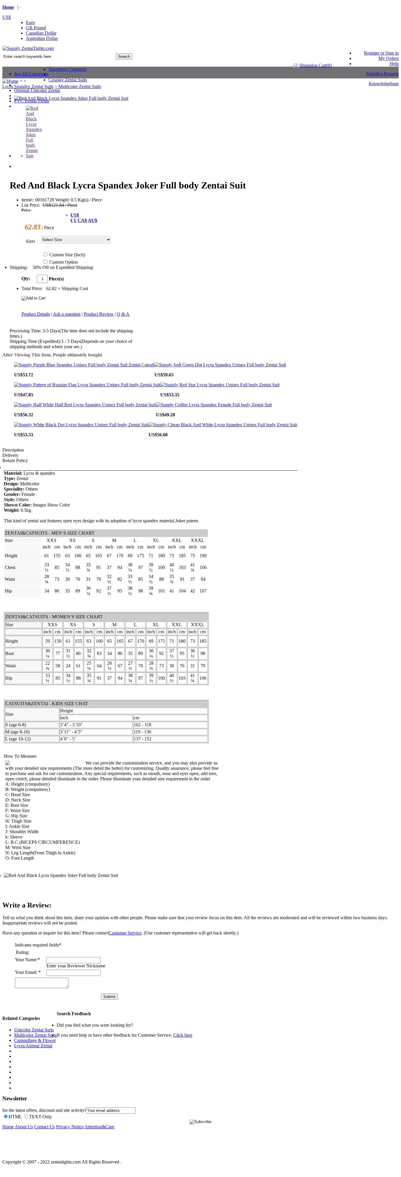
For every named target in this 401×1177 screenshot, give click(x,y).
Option (71, 262)
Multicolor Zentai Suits (35, 1035)
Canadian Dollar (41, 33)
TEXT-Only (40, 1116)
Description (13, 449)
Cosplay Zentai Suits (67, 79)
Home (8, 7)
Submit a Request (382, 73)
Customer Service (125, 932)
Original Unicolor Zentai (37, 90)
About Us (24, 1126)
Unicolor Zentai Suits (34, 1029)
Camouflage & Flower (35, 1040)
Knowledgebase (384, 83)
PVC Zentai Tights (31, 100)
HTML (15, 1116)
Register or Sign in (381, 52)
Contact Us (44, 1126)
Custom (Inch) (67, 254)
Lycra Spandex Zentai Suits (27, 86)
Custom (63, 262)
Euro (30, 22)
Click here (182, 1035)
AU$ (92, 220)
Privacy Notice (70, 1126)
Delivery (10, 455)
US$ (6, 17)
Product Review (99, 313)
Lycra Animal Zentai (33, 1045)
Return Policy (15, 460)
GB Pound (36, 27)
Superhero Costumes (67, 69)
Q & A (123, 313)
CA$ (82, 220)
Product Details (35, 313)
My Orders (388, 58)
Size (30, 241)
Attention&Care (99, 1126)
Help (394, 63)
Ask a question (66, 313)
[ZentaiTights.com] (28, 48)
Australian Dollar (42, 38)
